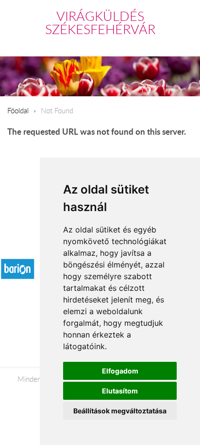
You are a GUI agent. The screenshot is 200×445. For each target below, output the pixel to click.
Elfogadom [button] (120, 371)
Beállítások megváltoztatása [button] (120, 411)
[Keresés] (166, 44)
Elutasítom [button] (120, 391)
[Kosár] (145, 44)
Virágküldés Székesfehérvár (100, 22)
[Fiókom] (186, 44)
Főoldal (18, 110)
